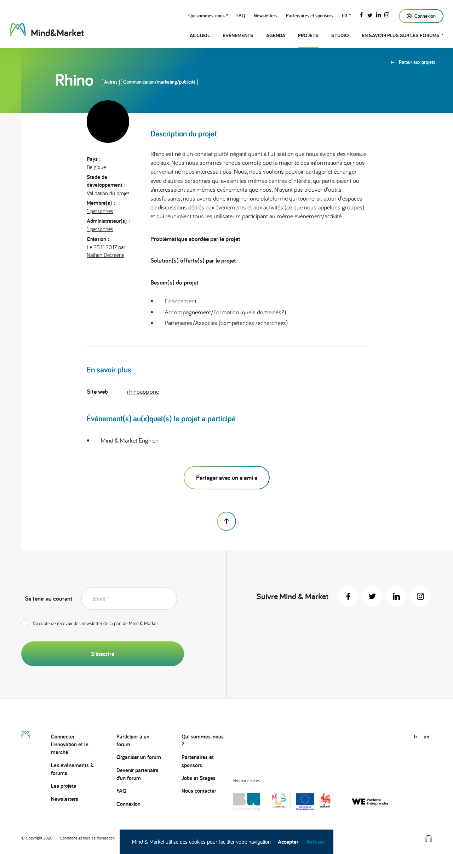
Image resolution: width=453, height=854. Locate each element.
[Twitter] (369, 14)
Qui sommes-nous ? (208, 15)
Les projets (63, 786)
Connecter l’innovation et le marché (69, 744)
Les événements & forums (72, 769)
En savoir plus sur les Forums (401, 35)
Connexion (128, 804)
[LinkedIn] (378, 14)
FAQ (240, 15)
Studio (340, 35)
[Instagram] (386, 14)
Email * (100, 598)
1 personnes (100, 210)
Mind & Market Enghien (130, 440)
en (426, 736)
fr (344, 15)
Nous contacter (199, 790)
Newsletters (265, 15)
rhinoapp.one (143, 391)
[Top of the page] (226, 521)
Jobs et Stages (199, 778)
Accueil (200, 35)
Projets (308, 35)
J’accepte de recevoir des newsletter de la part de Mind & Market (95, 623)
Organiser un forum (138, 757)
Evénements (238, 35)
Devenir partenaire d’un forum (137, 774)
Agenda (275, 35)
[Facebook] (361, 14)
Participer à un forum (132, 740)
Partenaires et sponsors (309, 15)
